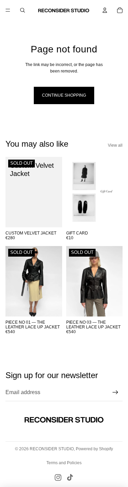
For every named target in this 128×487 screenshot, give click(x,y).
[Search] (22, 10)
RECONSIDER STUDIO (52, 449)
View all (115, 145)
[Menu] (8, 10)
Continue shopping (64, 95)
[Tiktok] (70, 477)
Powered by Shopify (94, 449)
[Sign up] (115, 392)
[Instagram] (58, 477)
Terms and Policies (64, 462)
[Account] (104, 10)
